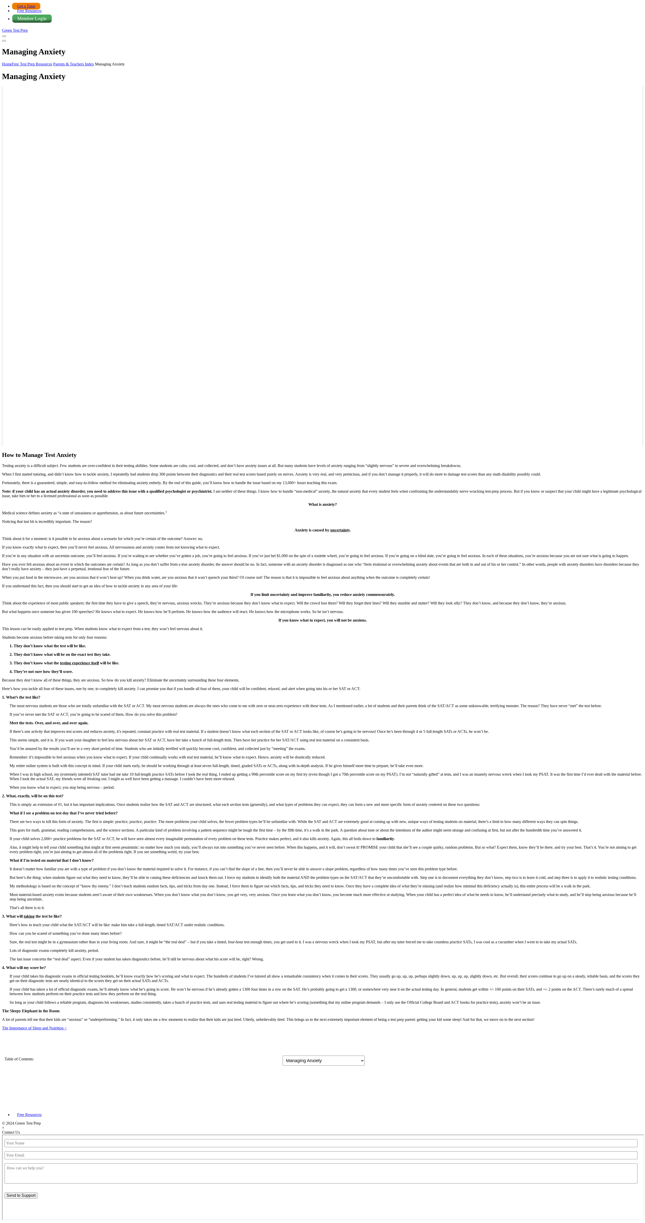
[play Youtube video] (322, 267)
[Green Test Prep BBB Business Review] (322, 1106)
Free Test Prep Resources (32, 64)
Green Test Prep (15, 30)
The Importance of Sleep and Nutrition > (34, 1028)
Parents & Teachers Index (73, 64)
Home (7, 64)
